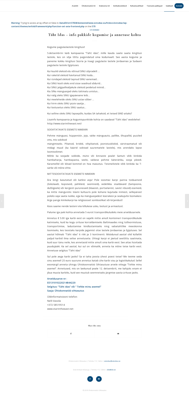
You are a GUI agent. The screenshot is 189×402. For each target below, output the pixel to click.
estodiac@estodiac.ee (112, 361)
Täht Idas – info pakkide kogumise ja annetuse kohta (94, 34)
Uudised (94, 30)
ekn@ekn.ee (111, 370)
